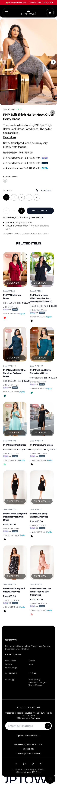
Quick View (13, 282)
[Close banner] (52, 2)
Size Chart (46, 190)
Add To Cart (38, 211)
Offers (45, 233)
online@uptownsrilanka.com (28, 753)
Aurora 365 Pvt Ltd (33, 772)
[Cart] (50, 12)
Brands (34, 233)
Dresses (25, 233)
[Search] (50, 779)
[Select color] (4, 317)
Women (18, 233)
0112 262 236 (28, 749)
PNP (40, 233)
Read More (9, 137)
